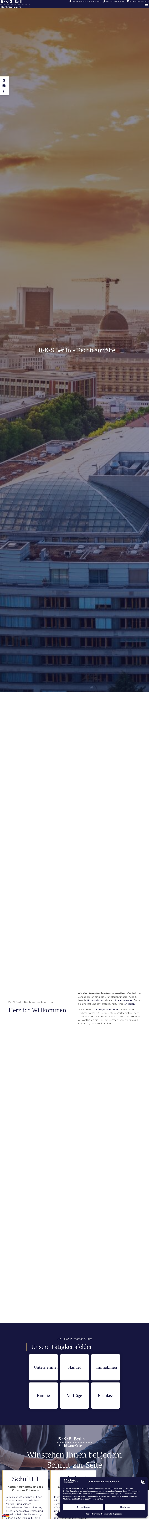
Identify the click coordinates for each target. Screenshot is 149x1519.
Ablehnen (125, 1507)
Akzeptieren (83, 1507)
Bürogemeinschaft (107, 1009)
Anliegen (129, 1003)
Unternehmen (95, 1000)
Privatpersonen (124, 1000)
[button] (143, 1481)
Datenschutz (106, 1514)
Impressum (117, 1514)
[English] (4, 1515)
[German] (8, 1515)
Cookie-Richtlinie (93, 1514)
